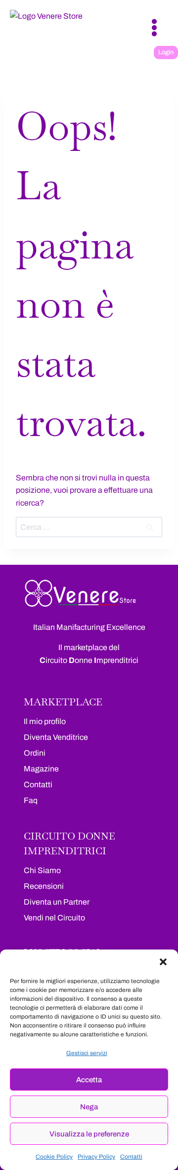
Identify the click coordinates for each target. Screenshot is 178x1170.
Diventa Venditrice (56, 737)
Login (166, 52)
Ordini (34, 753)
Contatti (131, 1156)
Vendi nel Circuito (54, 918)
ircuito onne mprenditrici (89, 660)
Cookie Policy (54, 1156)
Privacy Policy (96, 1156)
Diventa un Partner (56, 902)
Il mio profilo (45, 721)
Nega (89, 1107)
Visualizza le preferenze (89, 1134)
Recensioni (44, 886)
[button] (163, 962)
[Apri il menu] (154, 27)
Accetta (89, 1080)
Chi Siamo (42, 870)
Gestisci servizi (86, 1053)
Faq (31, 800)
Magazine (41, 769)
